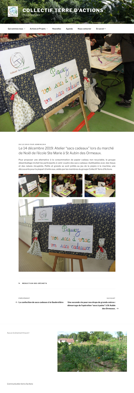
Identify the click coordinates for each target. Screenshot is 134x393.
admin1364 (40, 144)
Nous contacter (84, 29)
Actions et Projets (38, 29)
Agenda (69, 29)
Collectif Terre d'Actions (63, 10)
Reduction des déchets (34, 283)
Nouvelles (56, 29)
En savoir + (101, 29)
